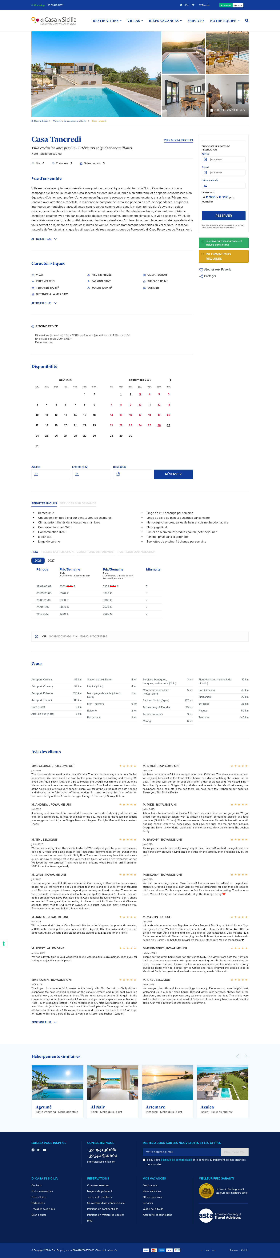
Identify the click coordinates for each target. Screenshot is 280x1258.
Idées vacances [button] (164, 21)
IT (181, 5)
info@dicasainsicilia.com (101, 1161)
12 (159, 404)
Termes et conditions (99, 1197)
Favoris (206, 5)
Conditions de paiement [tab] (96, 552)
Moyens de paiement (99, 1191)
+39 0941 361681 (54, 5)
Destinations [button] (105, 21)
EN (186, 5)
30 (130, 435)
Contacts (36, 1185)
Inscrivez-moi (234, 1152)
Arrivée (205, 154)
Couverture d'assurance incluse (106, 1203)
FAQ (89, 1220)
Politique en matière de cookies (105, 1214)
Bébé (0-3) (119, 467)
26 (159, 425)
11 (149, 404)
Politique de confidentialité (102, 1209)
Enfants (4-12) (80, 467)
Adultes (35, 467)
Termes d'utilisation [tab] (57, 552)
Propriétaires (38, 1197)
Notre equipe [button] (223, 21)
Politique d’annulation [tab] (137, 552)
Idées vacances (152, 1191)
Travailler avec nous (43, 1209)
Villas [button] (133, 21)
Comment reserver (98, 1185)
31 (37, 446)
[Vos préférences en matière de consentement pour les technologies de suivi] (3, 943)
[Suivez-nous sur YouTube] (44, 1150)
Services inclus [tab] (44, 503)
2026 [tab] (38, 561)
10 (140, 404)
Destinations (150, 1185)
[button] (247, 20)
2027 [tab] (51, 561)
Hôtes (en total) (210, 180)
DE (193, 5)
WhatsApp (39, 5)
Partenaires (38, 1203)
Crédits (245, 1250)
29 (120, 435)
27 (168, 425)
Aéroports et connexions (157, 1214)
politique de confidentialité (176, 1159)
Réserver (173, 474)
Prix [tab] (34, 552)
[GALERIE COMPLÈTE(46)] (227, 96)
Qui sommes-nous (42, 1191)
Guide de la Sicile (153, 1209)
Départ (205, 167)
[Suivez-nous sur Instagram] (38, 1150)
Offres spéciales (152, 1197)
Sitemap (234, 1250)
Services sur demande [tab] (78, 503)
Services (195, 21)
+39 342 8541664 (102, 1155)
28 (111, 435)
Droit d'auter (38, 1214)
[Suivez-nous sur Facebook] (32, 1150)
